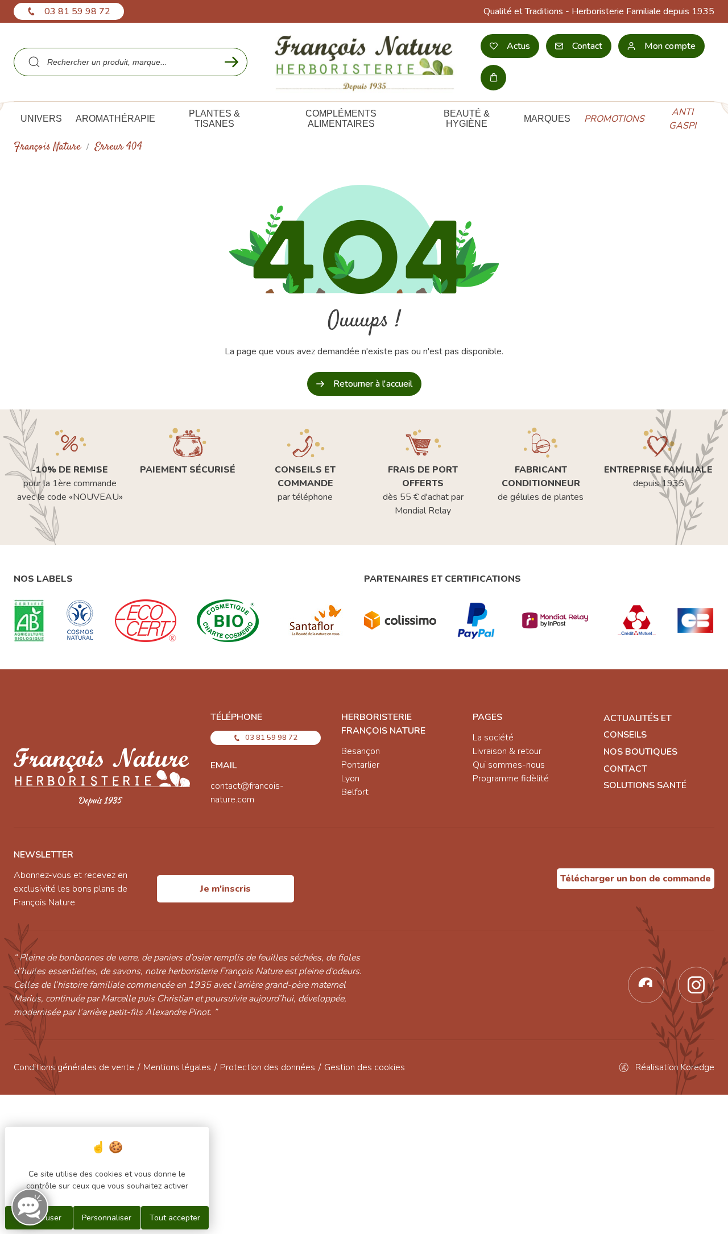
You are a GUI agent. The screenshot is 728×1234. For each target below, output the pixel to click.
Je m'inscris (225, 889)
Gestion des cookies (364, 1067)
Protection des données (267, 1067)
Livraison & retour (507, 751)
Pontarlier (360, 765)
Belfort (355, 792)
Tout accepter (175, 1217)
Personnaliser (106, 1217)
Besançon (360, 751)
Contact (625, 769)
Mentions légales (177, 1067)
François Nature (47, 147)
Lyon (350, 778)
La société (493, 737)
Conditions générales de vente (74, 1067)
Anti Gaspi (682, 119)
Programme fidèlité (511, 778)
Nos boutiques (640, 752)
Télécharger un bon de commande (635, 878)
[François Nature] (364, 62)
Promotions (614, 119)
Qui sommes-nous (509, 765)
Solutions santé (644, 785)
